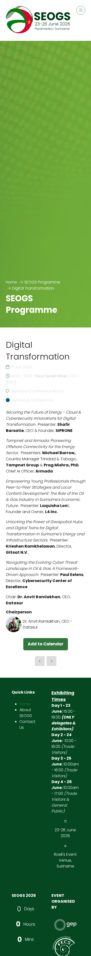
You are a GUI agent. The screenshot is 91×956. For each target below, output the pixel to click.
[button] (80, 10)
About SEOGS (25, 713)
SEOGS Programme (42, 282)
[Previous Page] (40, 661)
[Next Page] (51, 661)
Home (11, 282)
